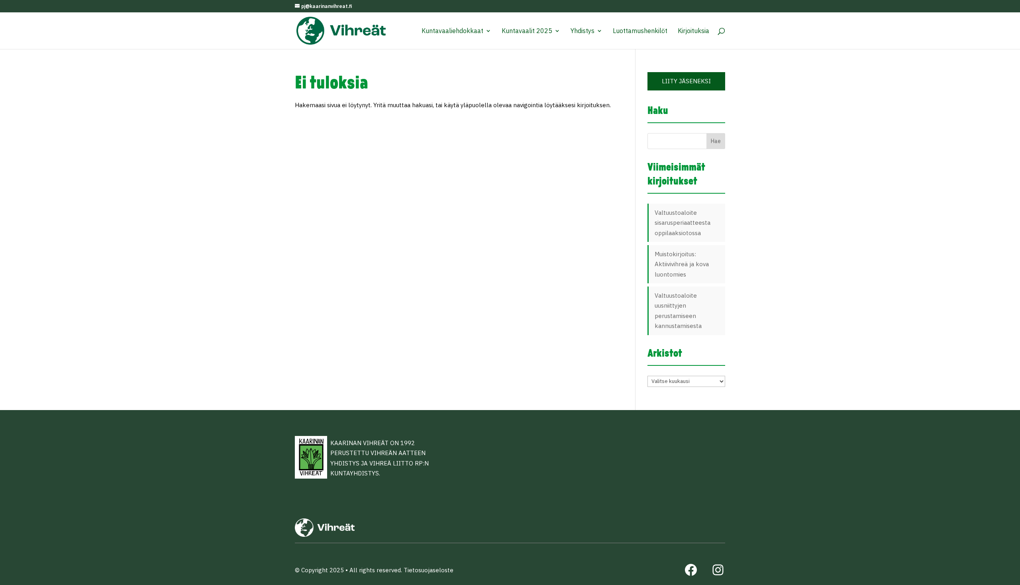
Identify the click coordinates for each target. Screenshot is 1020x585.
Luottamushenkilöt (640, 31)
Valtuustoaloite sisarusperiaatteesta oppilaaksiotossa (682, 223)
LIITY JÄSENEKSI (686, 81)
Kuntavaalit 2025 (527, 31)
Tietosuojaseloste (428, 570)
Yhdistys (582, 31)
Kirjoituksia (693, 31)
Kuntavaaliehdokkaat (452, 31)
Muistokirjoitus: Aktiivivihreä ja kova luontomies (682, 264)
